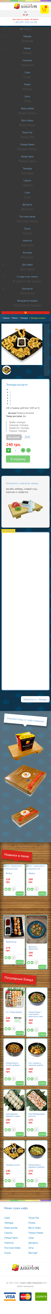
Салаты (27, 180)
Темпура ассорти (13, 1165)
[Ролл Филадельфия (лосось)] (36, 1100)
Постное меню (27, 216)
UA (25, 12)
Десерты (27, 204)
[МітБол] (14, 867)
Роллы (27, 84)
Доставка (27, 264)
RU (24, 15)
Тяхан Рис (27, 132)
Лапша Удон (27, 156)
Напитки (27, 240)
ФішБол (31, 873)
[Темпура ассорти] (14, 1151)
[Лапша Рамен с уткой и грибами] (14, 1049)
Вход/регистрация (27, 300)
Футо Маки (27, 120)
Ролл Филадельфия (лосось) (36, 1115)
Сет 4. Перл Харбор (14, 1012)
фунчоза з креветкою (33, 948)
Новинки (27, 60)
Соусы (27, 228)
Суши (27, 72)
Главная (27, 36)
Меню (27, 48)
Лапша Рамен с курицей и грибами (36, 1166)
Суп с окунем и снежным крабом (35, 1064)
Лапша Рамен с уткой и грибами (13, 1064)
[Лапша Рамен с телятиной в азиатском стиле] (36, 998)
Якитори (27, 252)
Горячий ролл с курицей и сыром (13, 1115)
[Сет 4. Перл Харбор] (14, 998)
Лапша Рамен (27, 144)
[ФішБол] (36, 867)
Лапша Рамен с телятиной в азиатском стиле (35, 1014)
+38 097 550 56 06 (25, 22)
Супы (27, 192)
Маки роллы (27, 108)
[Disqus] (25, 574)
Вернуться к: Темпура (35, 699)
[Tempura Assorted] (21, 344)
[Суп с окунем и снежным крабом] (36, 1049)
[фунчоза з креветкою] (36, 929)
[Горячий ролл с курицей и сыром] (14, 1100)
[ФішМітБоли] (14, 927)
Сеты (27, 96)
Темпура (27, 168)
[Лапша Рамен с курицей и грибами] (36, 1151)
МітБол (9, 873)
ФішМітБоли (11, 942)
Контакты (27, 288)
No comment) (8, 530)
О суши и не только (27, 276)
